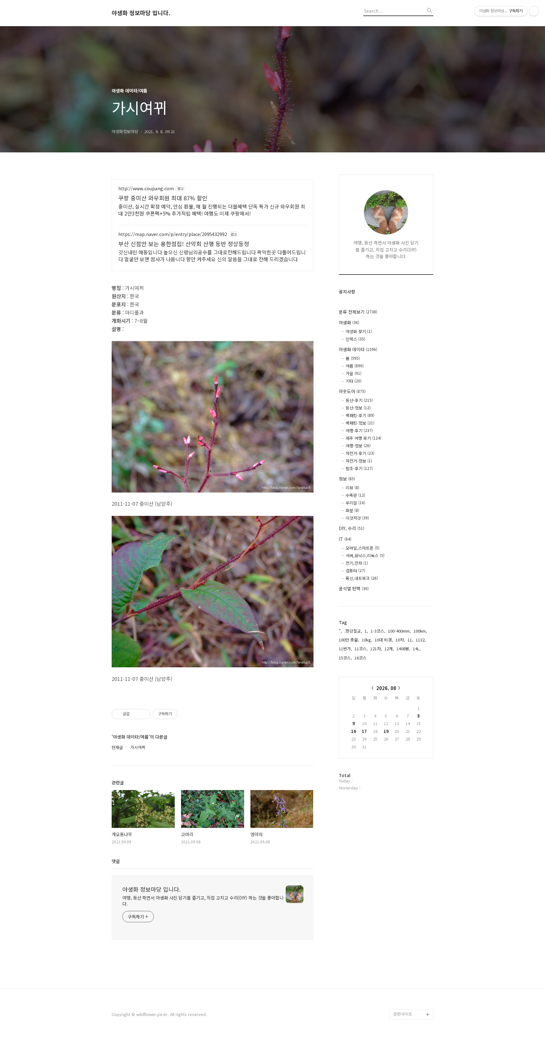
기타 (353, 381)
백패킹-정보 (360, 423)
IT (345, 539)
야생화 (349, 322)
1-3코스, (378, 631)
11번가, (345, 649)
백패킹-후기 (360, 415)
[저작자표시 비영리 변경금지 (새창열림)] (186, 714)
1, (366, 631)
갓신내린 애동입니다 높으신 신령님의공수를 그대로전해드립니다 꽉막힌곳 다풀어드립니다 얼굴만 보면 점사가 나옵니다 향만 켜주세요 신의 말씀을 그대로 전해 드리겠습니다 (212, 255)
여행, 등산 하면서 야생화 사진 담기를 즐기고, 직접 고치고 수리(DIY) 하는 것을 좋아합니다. (203, 900)
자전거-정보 (359, 461)
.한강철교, (353, 631)
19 (386, 731)
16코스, (361, 658)
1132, (421, 640)
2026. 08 (386, 688)
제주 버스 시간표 (408, 954)
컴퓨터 (355, 571)
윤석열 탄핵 (354, 588)
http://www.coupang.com (146, 188)
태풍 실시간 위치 (408, 964)
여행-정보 (358, 446)
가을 (353, 373)
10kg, (367, 640)
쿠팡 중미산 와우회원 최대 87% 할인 (163, 198)
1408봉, (403, 649)
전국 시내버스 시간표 (412, 944)
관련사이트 (402, 1014)
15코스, (345, 658)
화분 (352, 510)
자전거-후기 (360, 453)
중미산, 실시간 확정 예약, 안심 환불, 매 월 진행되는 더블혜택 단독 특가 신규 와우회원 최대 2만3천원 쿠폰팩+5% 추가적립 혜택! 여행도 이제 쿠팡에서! (211, 210)
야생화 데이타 (358, 349)
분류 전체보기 (358, 312)
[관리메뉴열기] (534, 11)
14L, (417, 649)
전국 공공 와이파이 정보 (412, 999)
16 (353, 731)
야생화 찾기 (359, 331)
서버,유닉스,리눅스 (365, 555)
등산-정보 (358, 408)
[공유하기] (135, 714)
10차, (400, 640)
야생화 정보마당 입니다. (141, 12)
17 (364, 731)
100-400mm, (399, 631)
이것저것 (357, 518)
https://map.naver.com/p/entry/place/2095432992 (172, 234)
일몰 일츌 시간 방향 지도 (413, 928)
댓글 (116, 861)
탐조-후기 (359, 468)
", (340, 631)
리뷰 (352, 488)
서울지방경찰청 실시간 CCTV (413, 979)
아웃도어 (352, 391)
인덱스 (355, 339)
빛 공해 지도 (404, 913)
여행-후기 (359, 431)
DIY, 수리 (351, 528)
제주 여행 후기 (363, 438)
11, (410, 640)
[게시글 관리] (143, 714)
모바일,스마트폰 (362, 548)
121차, (376, 649)
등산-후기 (359, 400)
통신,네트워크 (362, 578)
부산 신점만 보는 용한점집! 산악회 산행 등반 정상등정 (183, 243)
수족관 (355, 495)
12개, (389, 649)
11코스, (361, 649)
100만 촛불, (349, 640)
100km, (420, 631)
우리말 (355, 503)
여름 (355, 366)
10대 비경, (384, 640)
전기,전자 (357, 563)
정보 (347, 478)
